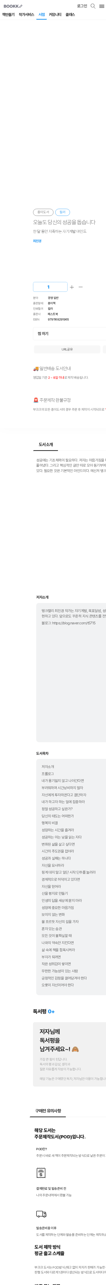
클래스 (70, 14)
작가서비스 (26, 14)
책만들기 (8, 14)
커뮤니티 (55, 14)
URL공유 (67, 349)
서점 (41, 14)
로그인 (82, 6)
